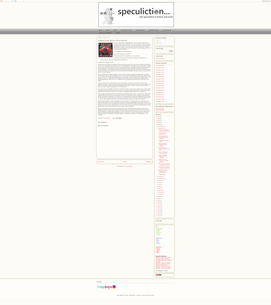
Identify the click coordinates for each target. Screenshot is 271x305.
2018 (158, 202)
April (160, 188)
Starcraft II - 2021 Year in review (163, 266)
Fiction (115, 30)
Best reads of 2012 (160, 94)
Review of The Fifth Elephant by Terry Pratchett (162, 144)
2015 (158, 208)
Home (100, 30)
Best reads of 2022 (160, 72)
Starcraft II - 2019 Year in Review (163, 262)
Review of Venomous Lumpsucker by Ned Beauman (163, 137)
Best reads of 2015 (160, 87)
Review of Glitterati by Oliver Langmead (163, 152)
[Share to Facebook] (119, 118)
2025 (158, 118)
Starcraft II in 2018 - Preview (162, 258)
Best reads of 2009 (160, 101)
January (160, 194)
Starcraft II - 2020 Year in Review (163, 264)
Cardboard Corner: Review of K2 (162, 133)
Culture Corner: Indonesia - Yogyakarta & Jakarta (164, 164)
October (160, 176)
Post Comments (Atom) (127, 166)
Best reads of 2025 (160, 65)
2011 (158, 215)
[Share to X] (118, 118)
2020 (158, 198)
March (160, 190)
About (107, 30)
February (161, 192)
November (161, 128)
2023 (158, 122)
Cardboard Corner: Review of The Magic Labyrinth (163, 160)
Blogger (152, 295)
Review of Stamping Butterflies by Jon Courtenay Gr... (162, 171)
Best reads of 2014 (160, 90)
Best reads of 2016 (160, 85)
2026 (158, 116)
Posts (158, 41)
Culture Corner (167, 30)
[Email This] (115, 118)
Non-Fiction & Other (126, 30)
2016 (158, 206)
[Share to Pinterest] (121, 118)
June (160, 184)
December (161, 126)
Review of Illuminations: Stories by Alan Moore (163, 130)
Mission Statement (160, 110)
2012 (158, 213)
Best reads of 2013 (160, 92)
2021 (158, 196)
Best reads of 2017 (160, 83)
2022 (158, 124)
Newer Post (101, 161)
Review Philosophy (160, 108)
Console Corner (140, 30)
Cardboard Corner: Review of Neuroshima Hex (163, 149)
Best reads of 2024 (160, 67)
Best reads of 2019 (160, 78)
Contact (118, 33)
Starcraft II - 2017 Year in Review (163, 257)
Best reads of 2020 (160, 76)
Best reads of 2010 (160, 99)
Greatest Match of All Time (162, 265)
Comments (160, 43)
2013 (158, 211)
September (161, 178)
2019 (158, 200)
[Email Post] (113, 118)
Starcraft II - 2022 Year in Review (163, 267)
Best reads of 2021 (160, 74)
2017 (158, 204)
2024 (158, 120)
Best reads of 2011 (160, 96)
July (160, 182)
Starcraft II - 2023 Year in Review (163, 268)
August (160, 180)
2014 (158, 209)
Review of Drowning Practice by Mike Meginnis (162, 156)
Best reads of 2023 (160, 70)
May (160, 186)
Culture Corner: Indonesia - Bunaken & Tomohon (164, 167)
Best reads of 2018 (160, 81)
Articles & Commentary (105, 33)
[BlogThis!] (117, 118)
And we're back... (162, 174)
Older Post (148, 161)
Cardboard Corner (154, 30)
